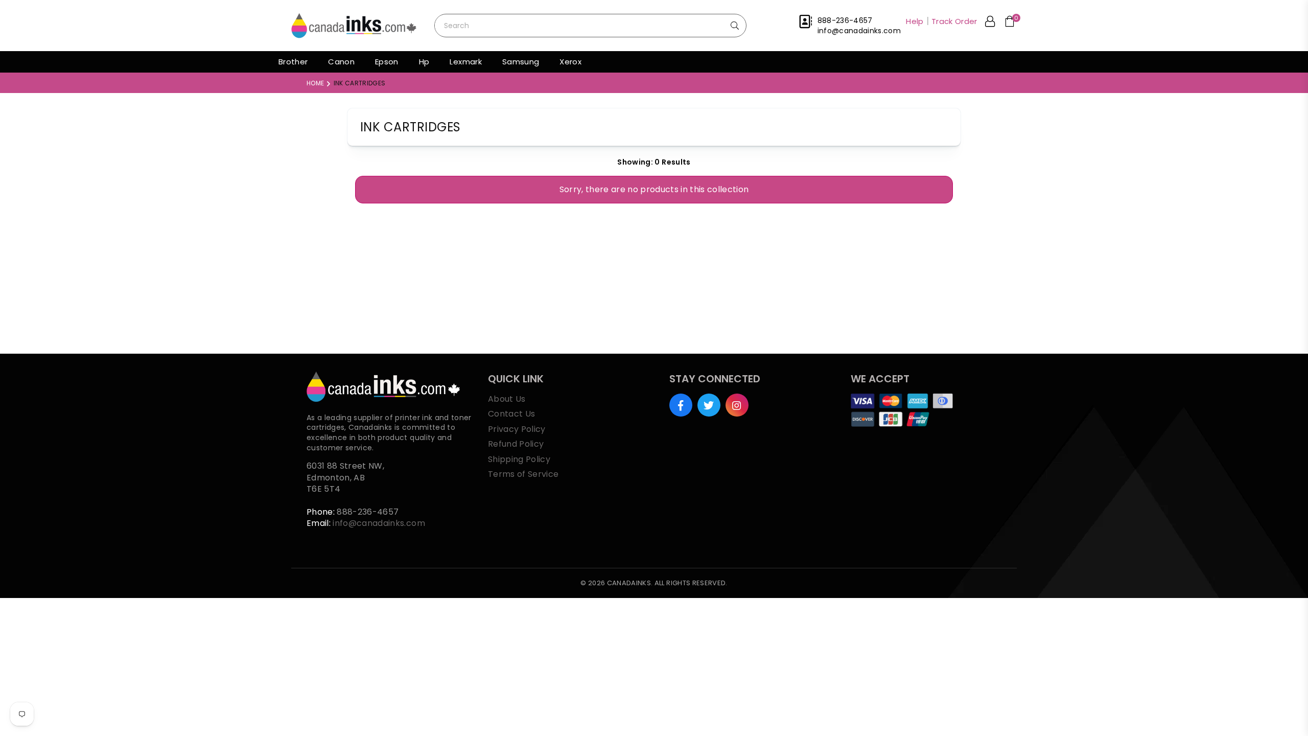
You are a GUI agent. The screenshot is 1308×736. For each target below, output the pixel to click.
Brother (293, 61)
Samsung (520, 61)
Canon (341, 61)
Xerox (570, 61)
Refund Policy (516, 444)
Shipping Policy (519, 459)
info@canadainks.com (379, 523)
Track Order (954, 21)
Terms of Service (523, 474)
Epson (387, 61)
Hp (424, 61)
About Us (507, 399)
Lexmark (465, 61)
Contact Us (511, 414)
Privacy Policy (517, 429)
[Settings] (990, 23)
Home (315, 83)
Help (914, 21)
